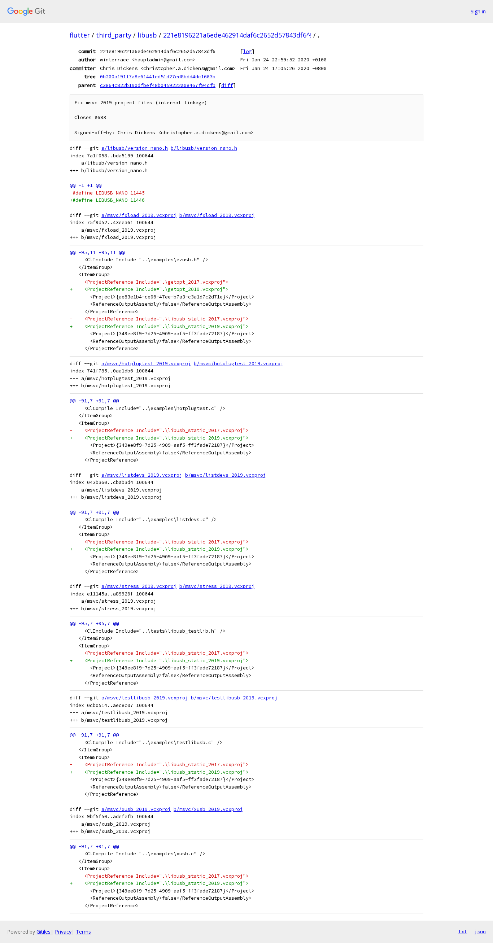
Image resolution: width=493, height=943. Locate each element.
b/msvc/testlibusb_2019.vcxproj (234, 698)
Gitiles (43, 931)
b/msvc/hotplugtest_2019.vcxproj (238, 364)
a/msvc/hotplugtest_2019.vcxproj (146, 364)
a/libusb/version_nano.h (134, 148)
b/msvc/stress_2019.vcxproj (216, 586)
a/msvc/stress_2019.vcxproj (138, 586)
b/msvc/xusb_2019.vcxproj (208, 809)
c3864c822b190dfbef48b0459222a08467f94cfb (157, 85)
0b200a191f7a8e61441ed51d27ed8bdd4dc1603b (157, 76)
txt (462, 931)
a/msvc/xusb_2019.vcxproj (136, 809)
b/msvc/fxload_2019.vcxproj (216, 215)
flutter (80, 35)
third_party (113, 35)
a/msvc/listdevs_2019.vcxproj (141, 475)
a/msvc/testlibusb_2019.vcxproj (144, 698)
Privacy (63, 931)
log (247, 51)
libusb (147, 35)
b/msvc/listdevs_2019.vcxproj (225, 475)
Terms (83, 931)
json (480, 931)
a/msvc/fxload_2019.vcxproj (138, 215)
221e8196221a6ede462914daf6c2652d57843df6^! (237, 35)
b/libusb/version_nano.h (204, 148)
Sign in (478, 11)
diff (227, 85)
